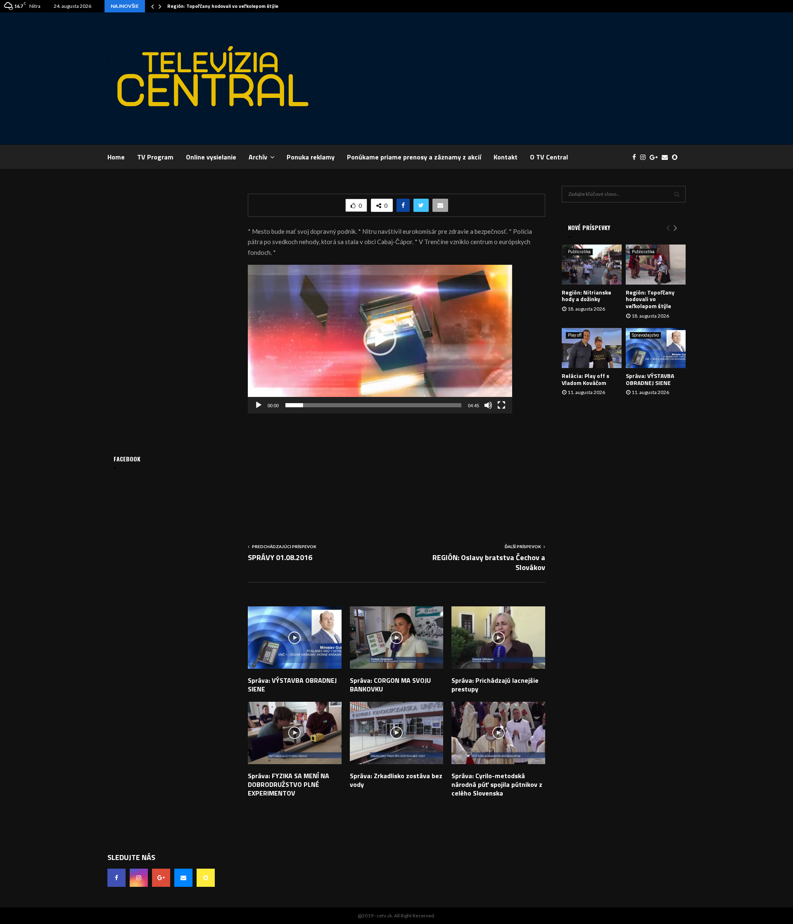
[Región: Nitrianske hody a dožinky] (592, 265)
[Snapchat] (676, 157)
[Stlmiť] (488, 405)
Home (116, 157)
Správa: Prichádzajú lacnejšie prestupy (495, 684)
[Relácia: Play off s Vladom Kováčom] (592, 348)
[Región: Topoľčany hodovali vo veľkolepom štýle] (656, 265)
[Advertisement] (535, 78)
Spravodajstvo (645, 335)
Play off (575, 335)
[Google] (656, 157)
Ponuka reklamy (311, 157)
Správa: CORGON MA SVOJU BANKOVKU (390, 684)
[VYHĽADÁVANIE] (677, 194)
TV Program (155, 157)
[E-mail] (667, 157)
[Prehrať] (258, 405)
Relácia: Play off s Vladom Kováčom (585, 379)
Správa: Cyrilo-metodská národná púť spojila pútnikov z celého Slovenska (496, 784)
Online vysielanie (211, 157)
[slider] (373, 405)
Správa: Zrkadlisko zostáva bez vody (396, 780)
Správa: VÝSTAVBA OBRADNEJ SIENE (292, 684)
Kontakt (506, 157)
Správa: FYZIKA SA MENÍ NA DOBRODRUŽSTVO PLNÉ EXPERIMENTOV (288, 784)
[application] (380, 339)
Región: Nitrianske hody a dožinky (586, 296)
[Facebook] (636, 157)
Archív (258, 157)
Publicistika (579, 251)
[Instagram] (645, 157)
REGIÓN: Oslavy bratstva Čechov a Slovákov (488, 562)
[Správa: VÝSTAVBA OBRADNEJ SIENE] (656, 348)
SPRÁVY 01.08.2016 (280, 557)
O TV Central (549, 157)
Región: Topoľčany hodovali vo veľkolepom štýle (222, 6)
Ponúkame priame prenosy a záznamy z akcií (414, 157)
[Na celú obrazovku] (501, 405)
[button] (379, 339)
